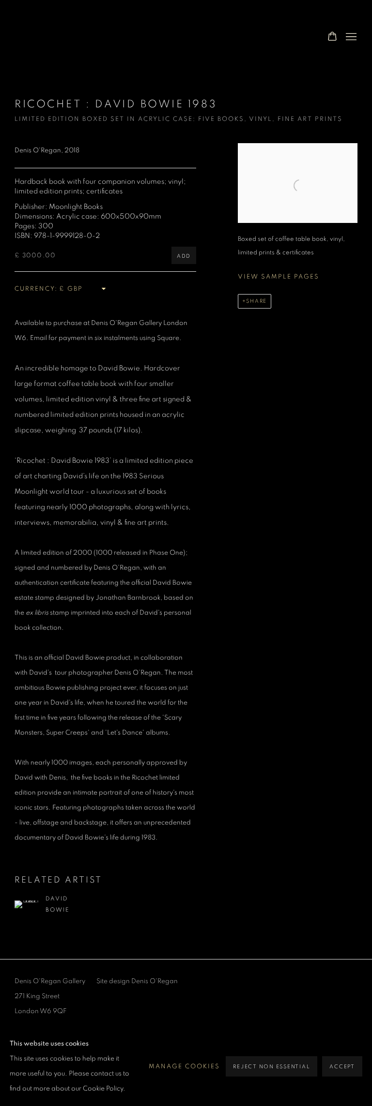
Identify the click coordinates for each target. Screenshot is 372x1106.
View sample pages (278, 277)
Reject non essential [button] (271, 1066)
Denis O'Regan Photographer (92, 37)
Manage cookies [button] (184, 1066)
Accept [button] (342, 1066)
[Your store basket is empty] (332, 37)
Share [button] (256, 301)
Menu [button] (350, 37)
